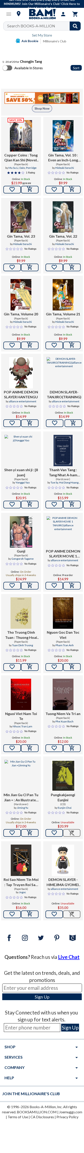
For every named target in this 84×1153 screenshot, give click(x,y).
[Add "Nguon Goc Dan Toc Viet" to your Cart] (72, 667)
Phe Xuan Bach (64, 721)
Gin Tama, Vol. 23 (21, 236)
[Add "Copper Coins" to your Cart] (30, 189)
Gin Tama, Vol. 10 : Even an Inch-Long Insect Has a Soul (63, 158)
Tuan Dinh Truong (22, 645)
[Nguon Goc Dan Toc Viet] (63, 613)
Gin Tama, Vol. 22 (63, 236)
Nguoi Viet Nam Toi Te (21, 716)
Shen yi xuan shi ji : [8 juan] (21, 472)
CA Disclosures (42, 1117)
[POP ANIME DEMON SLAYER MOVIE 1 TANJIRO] (63, 532)
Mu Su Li (13, 167)
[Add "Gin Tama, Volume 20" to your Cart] (30, 345)
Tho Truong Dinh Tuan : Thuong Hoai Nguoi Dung (21, 635)
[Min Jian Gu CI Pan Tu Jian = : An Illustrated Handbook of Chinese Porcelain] (21, 775)
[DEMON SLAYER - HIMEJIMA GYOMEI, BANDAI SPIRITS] (63, 860)
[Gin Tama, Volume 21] (63, 295)
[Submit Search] (75, 26)
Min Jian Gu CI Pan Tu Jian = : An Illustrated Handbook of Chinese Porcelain (21, 797)
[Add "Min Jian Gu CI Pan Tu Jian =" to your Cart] (30, 833)
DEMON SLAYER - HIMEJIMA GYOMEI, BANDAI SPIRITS (63, 882)
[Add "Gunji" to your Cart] (30, 586)
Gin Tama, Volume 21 (63, 314)
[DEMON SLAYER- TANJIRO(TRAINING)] (64, 373)
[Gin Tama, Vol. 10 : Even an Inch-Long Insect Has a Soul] (63, 136)
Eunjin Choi (64, 807)
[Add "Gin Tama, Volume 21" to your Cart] (72, 345)
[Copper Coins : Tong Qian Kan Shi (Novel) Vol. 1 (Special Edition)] (21, 136)
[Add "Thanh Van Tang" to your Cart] (72, 504)
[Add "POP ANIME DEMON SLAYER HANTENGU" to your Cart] (30, 423)
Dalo (22, 167)
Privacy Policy (67, 1117)
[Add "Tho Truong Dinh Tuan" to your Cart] (30, 667)
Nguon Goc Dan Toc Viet (63, 634)
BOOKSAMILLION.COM (37, 1112)
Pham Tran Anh (65, 645)
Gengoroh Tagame (22, 558)
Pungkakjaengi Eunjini (63, 797)
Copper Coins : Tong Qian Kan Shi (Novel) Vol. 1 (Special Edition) (21, 158)
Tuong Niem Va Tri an (62, 713)
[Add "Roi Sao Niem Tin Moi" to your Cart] (30, 914)
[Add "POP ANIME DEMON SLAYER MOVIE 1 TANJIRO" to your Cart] (72, 586)
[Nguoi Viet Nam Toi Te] (21, 694)
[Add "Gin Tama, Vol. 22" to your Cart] (72, 267)
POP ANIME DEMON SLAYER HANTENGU (21, 394)
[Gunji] (21, 532)
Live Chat (69, 957)
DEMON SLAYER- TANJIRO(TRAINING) (64, 394)
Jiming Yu (22, 807)
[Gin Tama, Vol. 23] (20, 217)
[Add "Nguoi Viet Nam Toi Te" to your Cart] (30, 748)
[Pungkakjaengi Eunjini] (63, 775)
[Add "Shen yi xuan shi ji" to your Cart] (30, 504)
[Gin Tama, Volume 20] (20, 295)
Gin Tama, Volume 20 (21, 314)
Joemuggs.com (70, 1112)
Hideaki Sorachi (64, 167)
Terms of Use (18, 1117)
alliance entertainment (22, 401)
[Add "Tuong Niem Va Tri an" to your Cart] (72, 748)
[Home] (42, 14)
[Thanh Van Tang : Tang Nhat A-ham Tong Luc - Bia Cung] (63, 450)
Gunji (21, 551)
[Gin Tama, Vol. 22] (63, 217)
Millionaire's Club (54, 41)
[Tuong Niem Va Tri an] (63, 694)
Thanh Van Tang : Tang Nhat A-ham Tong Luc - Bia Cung (63, 472)
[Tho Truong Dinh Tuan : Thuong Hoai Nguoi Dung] (20, 613)
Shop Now (42, 108)
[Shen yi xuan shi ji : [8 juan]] (21, 450)
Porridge (31, 167)
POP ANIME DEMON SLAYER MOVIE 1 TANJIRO (63, 554)
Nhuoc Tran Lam (22, 726)
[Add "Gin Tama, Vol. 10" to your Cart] (72, 189)
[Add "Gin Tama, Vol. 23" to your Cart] (30, 267)
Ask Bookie (30, 41)
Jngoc (22, 892)
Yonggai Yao (23, 482)
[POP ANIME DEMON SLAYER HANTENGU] (21, 373)
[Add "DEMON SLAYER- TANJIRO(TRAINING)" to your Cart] (73, 423)
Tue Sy (54, 482)
